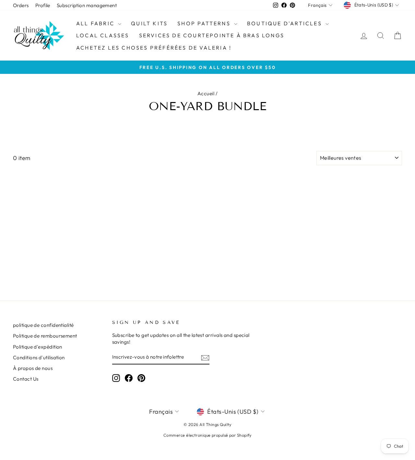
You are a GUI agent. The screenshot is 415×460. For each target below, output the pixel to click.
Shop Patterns (204, 23)
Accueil (205, 93)
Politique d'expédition (37, 347)
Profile (42, 5)
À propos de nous (33, 368)
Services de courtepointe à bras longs (211, 35)
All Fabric (96, 23)
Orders (21, 5)
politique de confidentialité (43, 325)
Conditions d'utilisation (39, 357)
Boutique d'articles (285, 23)
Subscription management (87, 5)
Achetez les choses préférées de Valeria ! (153, 47)
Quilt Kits (149, 23)
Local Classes (102, 35)
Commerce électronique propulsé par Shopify (207, 435)
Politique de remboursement (45, 336)
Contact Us (26, 379)
